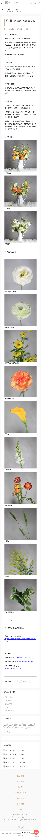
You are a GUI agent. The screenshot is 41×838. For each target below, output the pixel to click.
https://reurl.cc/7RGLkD (12, 668)
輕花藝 (11, 728)
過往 (10, 724)
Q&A (20, 809)
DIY (20, 724)
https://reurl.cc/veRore (23, 657)
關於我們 (20, 776)
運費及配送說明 (20, 792)
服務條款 (20, 804)
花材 (16, 682)
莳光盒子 (6, 731)
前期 (15, 724)
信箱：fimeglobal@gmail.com (21, 816)
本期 (24, 724)
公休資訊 (20, 781)
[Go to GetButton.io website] (36, 836)
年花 (5, 728)
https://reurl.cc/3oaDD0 (25, 661)
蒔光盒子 (25, 682)
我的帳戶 (20, 787)
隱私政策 (20, 798)
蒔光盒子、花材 (20, 728)
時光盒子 (30, 728)
